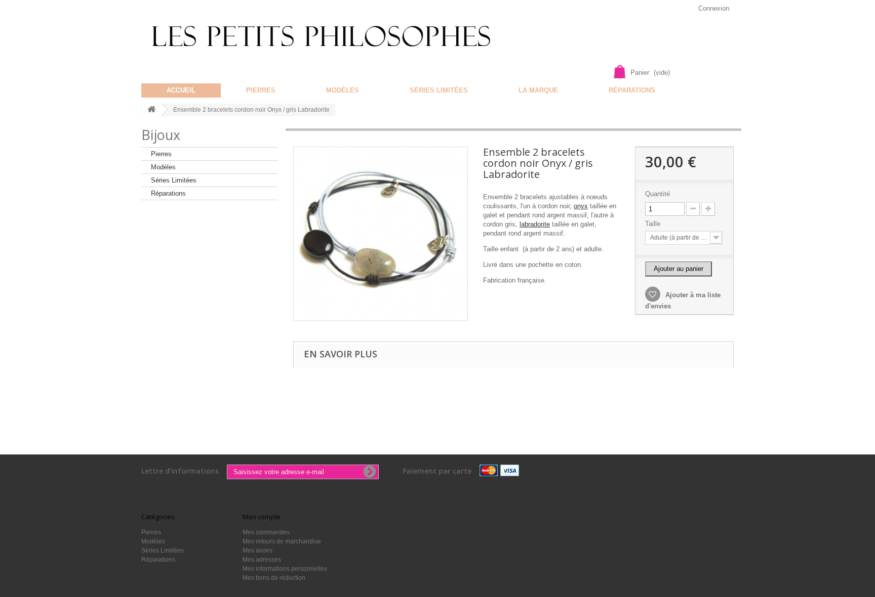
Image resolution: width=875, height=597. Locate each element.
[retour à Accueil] (151, 110)
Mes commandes (266, 532)
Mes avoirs (257, 550)
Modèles (342, 90)
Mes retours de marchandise (282, 541)
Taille (653, 223)
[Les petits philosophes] (335, 36)
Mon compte (262, 516)
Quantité (657, 194)
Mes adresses (262, 559)
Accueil (181, 90)
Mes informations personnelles (285, 568)
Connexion (713, 8)
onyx (581, 206)
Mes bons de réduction (274, 577)
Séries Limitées (439, 90)
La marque (538, 90)
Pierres (260, 90)
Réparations (632, 90)
